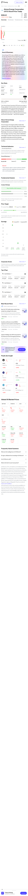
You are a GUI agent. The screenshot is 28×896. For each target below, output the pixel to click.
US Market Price (11, 6)
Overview (3, 20)
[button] (11, 156)
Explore (5, 6)
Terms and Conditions (6, 483)
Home (2, 6)
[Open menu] (26, 2)
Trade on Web (19, 2)
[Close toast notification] (2, 889)
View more (21, 120)
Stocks (16, 6)
